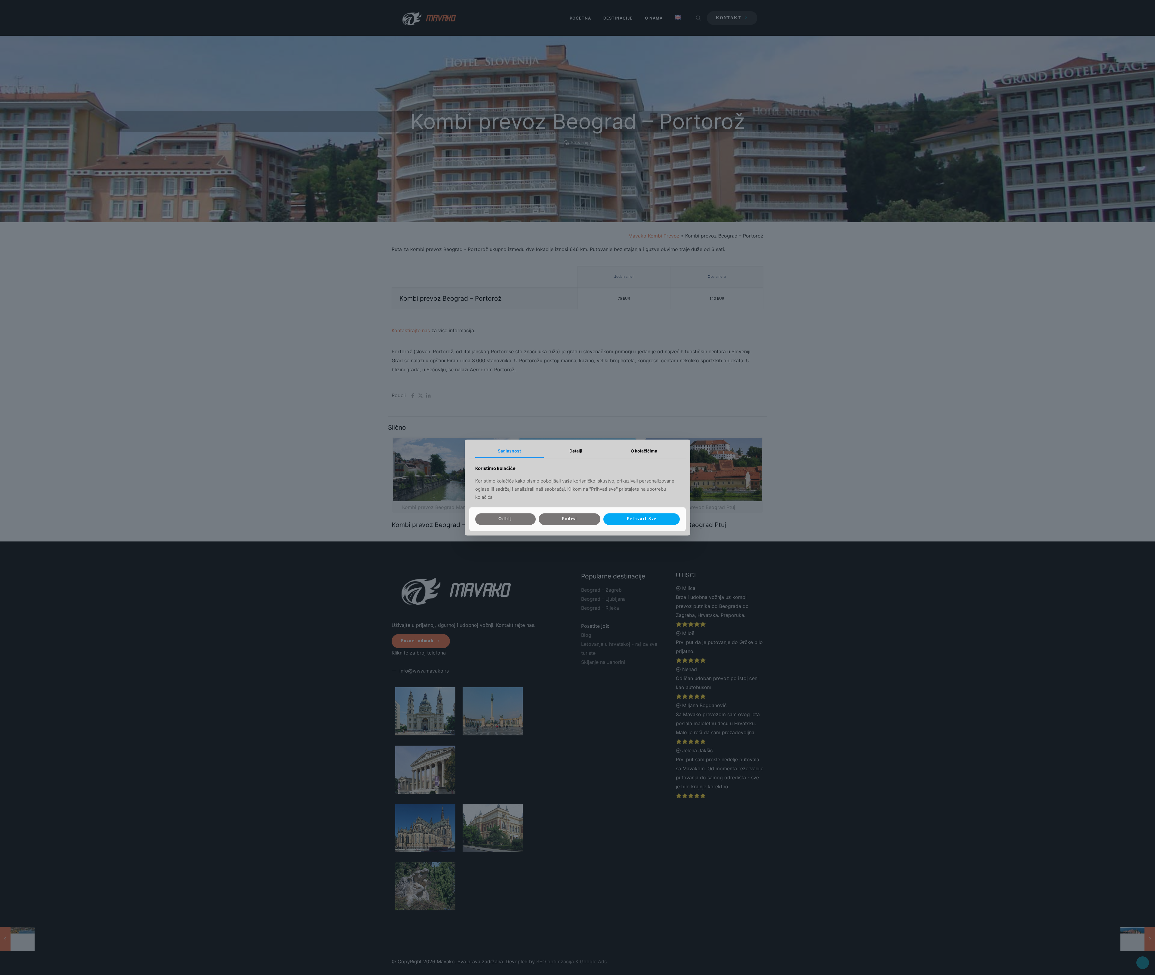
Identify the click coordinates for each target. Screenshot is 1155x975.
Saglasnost (509, 450)
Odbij (505, 519)
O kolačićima (644, 450)
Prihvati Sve (642, 519)
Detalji (575, 450)
